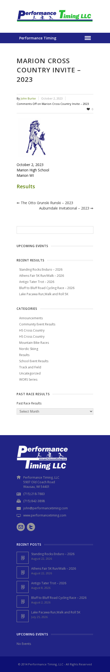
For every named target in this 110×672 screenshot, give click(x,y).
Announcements (31, 318)
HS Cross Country (32, 330)
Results (26, 186)
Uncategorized (30, 373)
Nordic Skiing (28, 349)
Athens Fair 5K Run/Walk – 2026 (41, 275)
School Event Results (33, 361)
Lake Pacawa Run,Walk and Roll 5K (43, 294)
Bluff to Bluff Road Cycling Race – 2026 (46, 288)
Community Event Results (37, 324)
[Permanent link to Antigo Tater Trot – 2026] (23, 587)
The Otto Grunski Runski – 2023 (45, 202)
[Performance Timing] (55, 22)
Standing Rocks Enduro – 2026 (40, 269)
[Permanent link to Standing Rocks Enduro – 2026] (23, 558)
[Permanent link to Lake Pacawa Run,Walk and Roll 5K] (23, 616)
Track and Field (30, 367)
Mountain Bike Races (34, 342)
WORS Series (28, 379)
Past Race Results (29, 403)
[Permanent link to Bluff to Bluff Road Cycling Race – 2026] (23, 602)
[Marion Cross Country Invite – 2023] (55, 137)
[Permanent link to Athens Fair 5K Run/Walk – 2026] (23, 572)
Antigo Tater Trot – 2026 (36, 282)
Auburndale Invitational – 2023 (66, 208)
